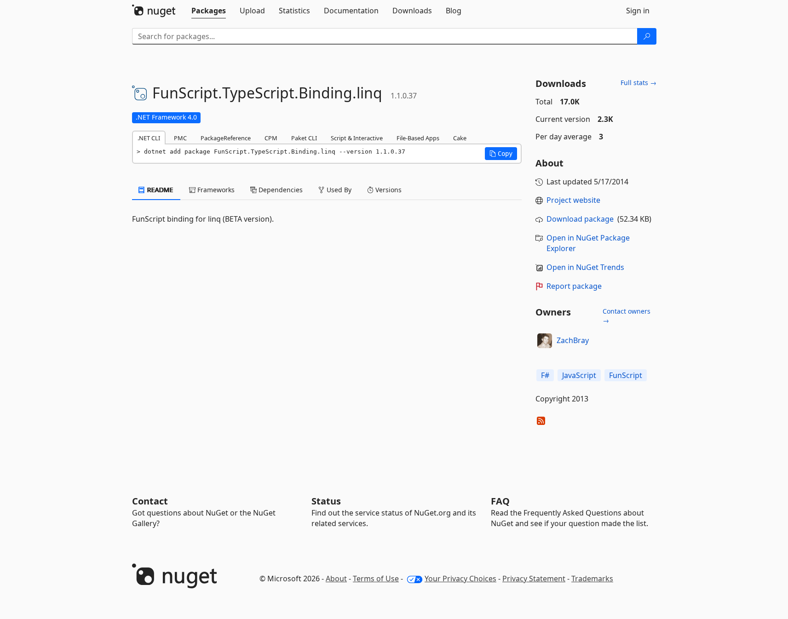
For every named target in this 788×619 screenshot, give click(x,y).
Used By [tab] (338, 189)
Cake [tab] (459, 138)
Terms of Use (376, 578)
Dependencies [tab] (280, 189)
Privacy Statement (533, 578)
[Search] (646, 36)
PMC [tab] (180, 138)
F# (545, 375)
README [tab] (159, 189)
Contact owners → (626, 316)
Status (326, 501)
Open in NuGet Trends (585, 267)
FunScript (625, 375)
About (336, 578)
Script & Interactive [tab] (357, 138)
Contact (150, 501)
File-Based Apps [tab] (418, 138)
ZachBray (573, 340)
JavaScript (579, 375)
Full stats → (638, 82)
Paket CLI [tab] (304, 138)
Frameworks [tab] (215, 189)
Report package (574, 286)
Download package (580, 219)
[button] (501, 153)
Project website (573, 200)
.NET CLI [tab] (149, 138)
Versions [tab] (388, 189)
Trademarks (592, 578)
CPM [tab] (271, 138)
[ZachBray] (544, 340)
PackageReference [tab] (226, 138)
